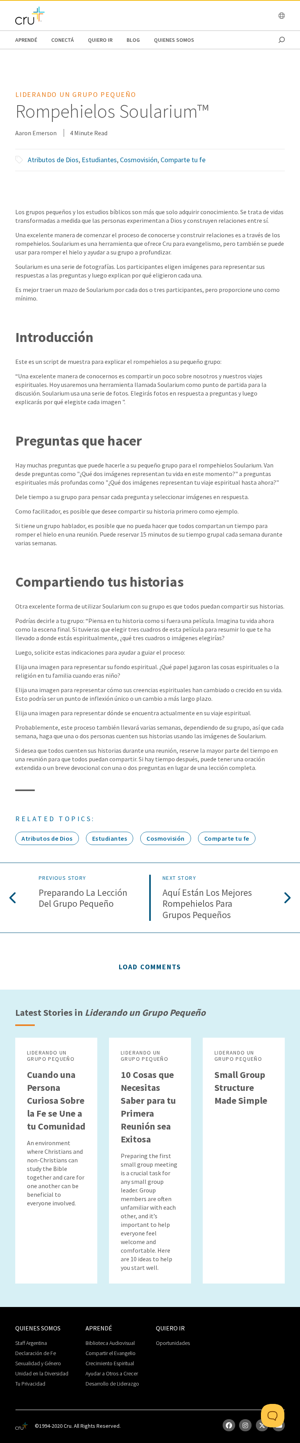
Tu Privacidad (30, 1383)
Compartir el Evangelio (111, 1353)
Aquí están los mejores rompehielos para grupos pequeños (207, 904)
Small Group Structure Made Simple (240, 1087)
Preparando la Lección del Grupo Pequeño (83, 898)
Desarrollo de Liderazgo (112, 1383)
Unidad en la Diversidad (41, 1373)
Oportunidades (173, 1342)
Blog (133, 39)
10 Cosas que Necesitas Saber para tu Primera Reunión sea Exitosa (148, 1107)
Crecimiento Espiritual (110, 1363)
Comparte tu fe (183, 159)
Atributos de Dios (53, 159)
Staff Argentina (31, 1342)
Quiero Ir (100, 39)
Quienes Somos (174, 39)
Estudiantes (99, 159)
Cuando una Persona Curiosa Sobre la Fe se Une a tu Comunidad (56, 1100)
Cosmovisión (138, 159)
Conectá (62, 39)
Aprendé (26, 39)
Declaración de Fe (35, 1353)
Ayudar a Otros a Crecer (112, 1373)
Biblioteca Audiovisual (110, 1342)
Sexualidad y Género (38, 1363)
